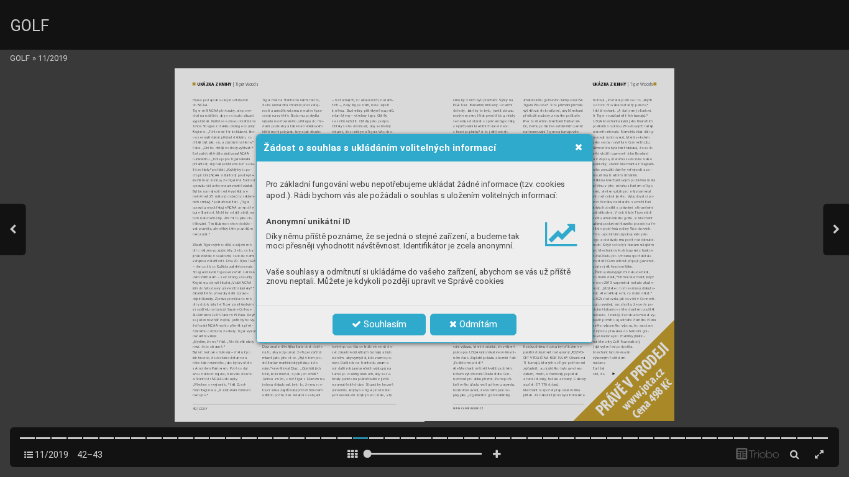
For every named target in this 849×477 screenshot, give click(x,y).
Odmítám (477, 324)
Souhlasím (383, 324)
